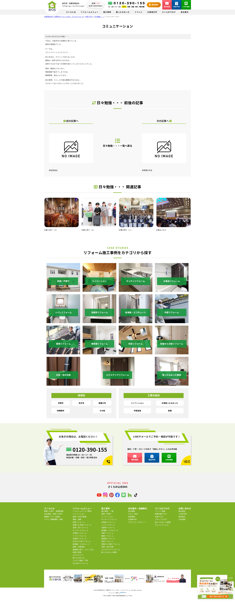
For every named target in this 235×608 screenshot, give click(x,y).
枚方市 (81, 403)
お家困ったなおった (170, 403)
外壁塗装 (137, 410)
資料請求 (154, 5)
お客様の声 (152, 12)
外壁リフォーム (107, 533)
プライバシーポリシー (136, 522)
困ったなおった (123, 12)
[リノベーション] (99, 290)
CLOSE (230, 578)
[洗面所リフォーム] (99, 321)
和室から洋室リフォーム (82, 525)
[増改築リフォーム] (99, 353)
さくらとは (71, 12)
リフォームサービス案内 (82, 511)
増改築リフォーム (108, 538)
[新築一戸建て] (63, 290)
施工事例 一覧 (107, 511)
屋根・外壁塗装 (79, 547)
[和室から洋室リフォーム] (171, 353)
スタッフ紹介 (133, 514)
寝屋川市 (102, 403)
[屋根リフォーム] (63, 353)
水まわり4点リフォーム (82, 541)
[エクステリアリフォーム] (117, 384)
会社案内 (184, 12)
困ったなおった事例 (109, 552)
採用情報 (131, 516)
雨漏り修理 (77, 552)
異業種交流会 (147, 170)
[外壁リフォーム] (171, 321)
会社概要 (131, 511)
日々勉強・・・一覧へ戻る (117, 145)
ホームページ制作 (113, 593)
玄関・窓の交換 (107, 547)
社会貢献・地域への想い (53, 514)
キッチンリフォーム (80, 530)
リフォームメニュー (89, 12)
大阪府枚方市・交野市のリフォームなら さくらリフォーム (114, 590)
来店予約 (176, 7)
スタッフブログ (161, 519)
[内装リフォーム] (135, 353)
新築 (170, 410)
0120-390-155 (90, 449)
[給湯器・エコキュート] (135, 321)
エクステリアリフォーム (110, 549)
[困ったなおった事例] (171, 384)
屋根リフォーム (107, 536)
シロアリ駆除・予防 (80, 560)
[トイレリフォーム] (63, 321)
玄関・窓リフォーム (80, 527)
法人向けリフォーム (80, 563)
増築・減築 (77, 519)
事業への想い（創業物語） (54, 511)
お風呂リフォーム (79, 533)
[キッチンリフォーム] (135, 290)
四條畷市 (60, 410)
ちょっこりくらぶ (162, 525)
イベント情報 (160, 511)
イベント (138, 12)
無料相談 (167, 7)
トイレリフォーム (79, 536)
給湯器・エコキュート (81, 544)
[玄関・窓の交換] (63, 384)
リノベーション (137, 403)
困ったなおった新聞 (162, 522)
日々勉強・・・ (64, 36)
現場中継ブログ (161, 514)
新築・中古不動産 (79, 516)
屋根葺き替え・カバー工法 (83, 549)
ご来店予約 (182, 514)
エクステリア (78, 555)
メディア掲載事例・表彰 (53, 519)
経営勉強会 (53, 170)
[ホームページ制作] (123, 593)
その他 (102, 410)
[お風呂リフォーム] (171, 290)
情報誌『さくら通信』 (52, 516)
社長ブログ (159, 516)
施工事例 (107, 12)
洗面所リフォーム (79, 538)
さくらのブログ (169, 12)
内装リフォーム (79, 522)
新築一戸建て (106, 514)
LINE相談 (186, 7)
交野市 (60, 403)
